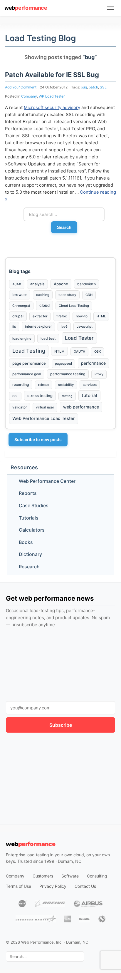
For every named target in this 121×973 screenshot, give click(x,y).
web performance (81, 406)
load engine (21, 338)
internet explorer (38, 326)
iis (14, 326)
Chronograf (21, 306)
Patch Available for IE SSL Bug (52, 74)
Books (26, 542)
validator (19, 407)
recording (20, 384)
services (90, 385)
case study (67, 295)
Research (29, 567)
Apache (61, 284)
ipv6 (64, 326)
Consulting (97, 875)
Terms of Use (18, 886)
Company (29, 96)
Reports (28, 493)
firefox (61, 316)
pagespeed (63, 363)
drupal (17, 316)
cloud (44, 305)
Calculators (32, 530)
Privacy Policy (52, 886)
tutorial (89, 395)
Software (70, 875)
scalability (66, 385)
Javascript (85, 326)
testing (67, 396)
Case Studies (33, 505)
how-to (82, 316)
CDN (89, 295)
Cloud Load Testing (74, 306)
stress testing (40, 395)
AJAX (16, 284)
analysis (37, 284)
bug (84, 87)
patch (93, 87)
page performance (29, 363)
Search (64, 227)
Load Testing (28, 351)
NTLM (59, 351)
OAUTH (79, 351)
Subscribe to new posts (38, 439)
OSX (97, 351)
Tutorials (28, 518)
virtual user (45, 407)
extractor (40, 316)
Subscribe (60, 725)
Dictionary (30, 554)
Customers (43, 875)
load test (48, 338)
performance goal (26, 374)
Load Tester (79, 338)
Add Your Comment (20, 87)
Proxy (99, 374)
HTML (101, 316)
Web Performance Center (47, 481)
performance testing (67, 374)
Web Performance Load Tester (43, 418)
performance (93, 363)
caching (42, 295)
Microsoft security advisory (52, 107)
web (25, 8)
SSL (103, 87)
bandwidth (86, 284)
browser (19, 294)
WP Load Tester (52, 96)
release (43, 385)
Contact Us (85, 886)
